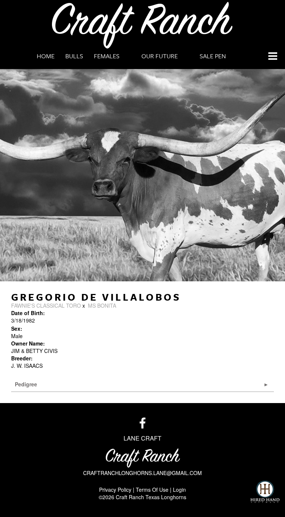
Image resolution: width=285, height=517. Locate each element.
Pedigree (26, 384)
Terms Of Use (152, 489)
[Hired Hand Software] (264, 492)
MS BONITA (102, 305)
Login (179, 489)
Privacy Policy (115, 489)
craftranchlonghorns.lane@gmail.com (142, 473)
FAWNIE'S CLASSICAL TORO (46, 305)
